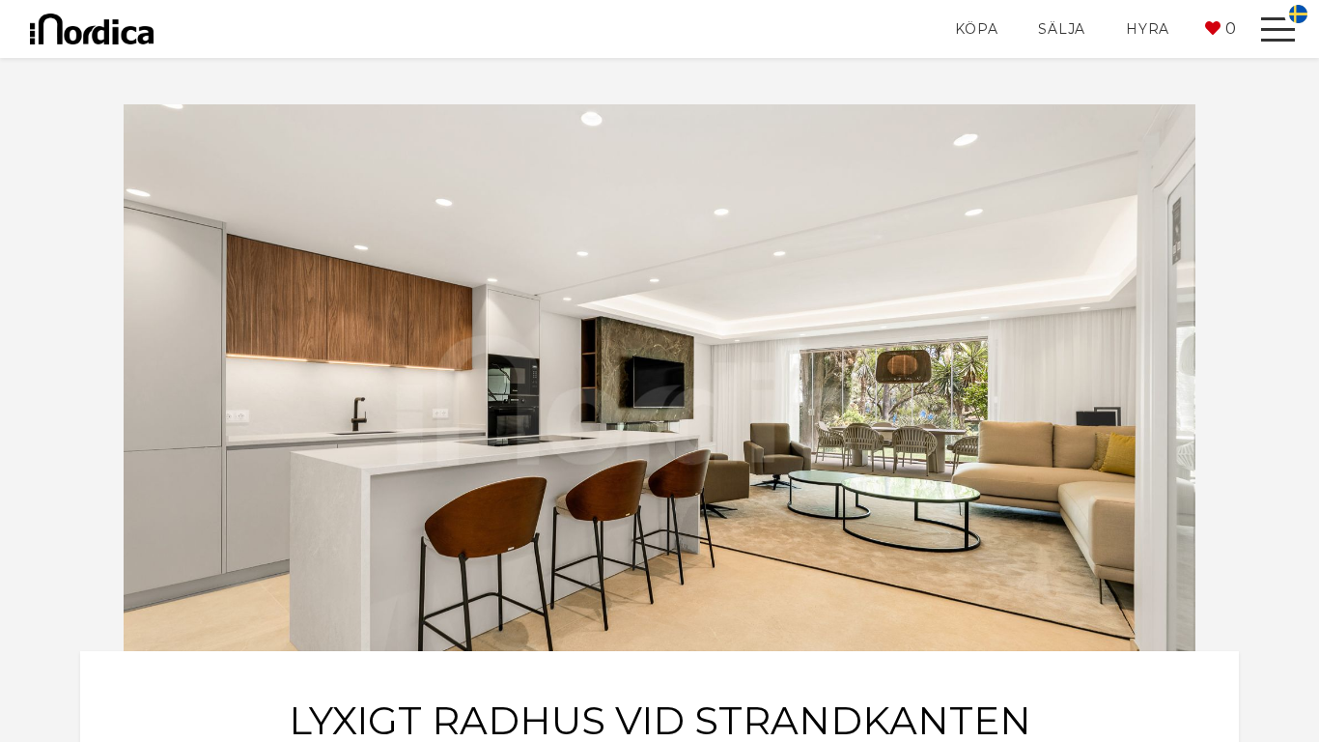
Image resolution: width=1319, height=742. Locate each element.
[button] (1220, 29)
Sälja (1061, 29)
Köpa (976, 29)
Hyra (1147, 29)
